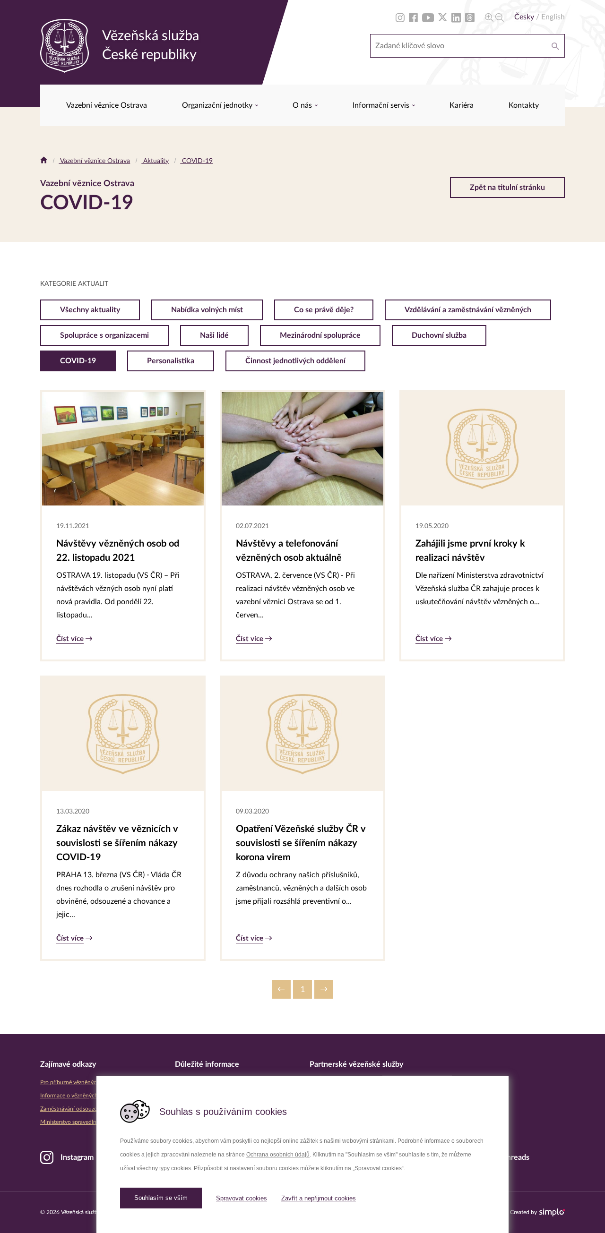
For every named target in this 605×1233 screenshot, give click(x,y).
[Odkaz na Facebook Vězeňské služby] (413, 17)
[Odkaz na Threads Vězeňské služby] (470, 17)
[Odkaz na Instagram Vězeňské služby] (400, 17)
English (553, 17)
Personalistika (170, 361)
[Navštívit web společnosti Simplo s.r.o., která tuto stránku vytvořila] (552, 1212)
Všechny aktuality (90, 310)
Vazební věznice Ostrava (106, 105)
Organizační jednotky (218, 105)
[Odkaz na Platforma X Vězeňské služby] (442, 17)
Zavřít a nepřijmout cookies (318, 1198)
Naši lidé (214, 335)
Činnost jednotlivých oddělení (295, 361)
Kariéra (461, 105)
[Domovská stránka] (43, 161)
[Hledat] (555, 46)
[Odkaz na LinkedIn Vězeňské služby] (456, 17)
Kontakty (524, 105)
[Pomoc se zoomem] (494, 17)
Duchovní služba (439, 335)
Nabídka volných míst (207, 310)
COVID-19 (196, 161)
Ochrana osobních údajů (278, 1154)
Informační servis (382, 105)
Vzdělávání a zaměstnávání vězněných (468, 310)
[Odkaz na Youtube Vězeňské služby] (428, 17)
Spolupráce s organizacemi (104, 335)
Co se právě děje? (324, 310)
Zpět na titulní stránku (507, 187)
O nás (303, 105)
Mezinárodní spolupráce (320, 335)
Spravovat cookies (241, 1198)
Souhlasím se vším (161, 1197)
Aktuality (155, 161)
